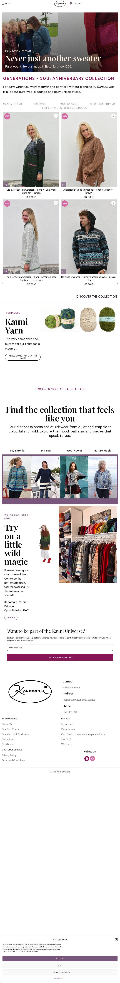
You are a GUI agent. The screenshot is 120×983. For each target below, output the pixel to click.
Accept (60, 958)
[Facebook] (86, 758)
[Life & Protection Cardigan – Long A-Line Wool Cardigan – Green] (31, 154)
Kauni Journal (68, 729)
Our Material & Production (15, 734)
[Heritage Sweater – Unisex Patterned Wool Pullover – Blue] (89, 241)
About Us (7, 724)
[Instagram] (92, 758)
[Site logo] (60, 3)
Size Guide (66, 739)
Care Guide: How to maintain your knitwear (83, 734)
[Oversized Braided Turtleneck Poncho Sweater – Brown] (89, 154)
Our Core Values (10, 729)
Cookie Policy (58, 978)
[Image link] (60, 318)
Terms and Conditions (13, 760)
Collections (8, 739)
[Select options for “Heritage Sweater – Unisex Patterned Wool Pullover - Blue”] (63, 271)
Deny (60, 965)
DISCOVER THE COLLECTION (96, 297)
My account (67, 724)
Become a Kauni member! (60, 657)
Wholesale (66, 744)
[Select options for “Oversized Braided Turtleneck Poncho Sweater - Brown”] (63, 184)
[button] (116, 939)
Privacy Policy (9, 755)
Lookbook (7, 744)
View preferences (60, 972)
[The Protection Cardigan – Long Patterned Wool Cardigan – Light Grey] (31, 241)
